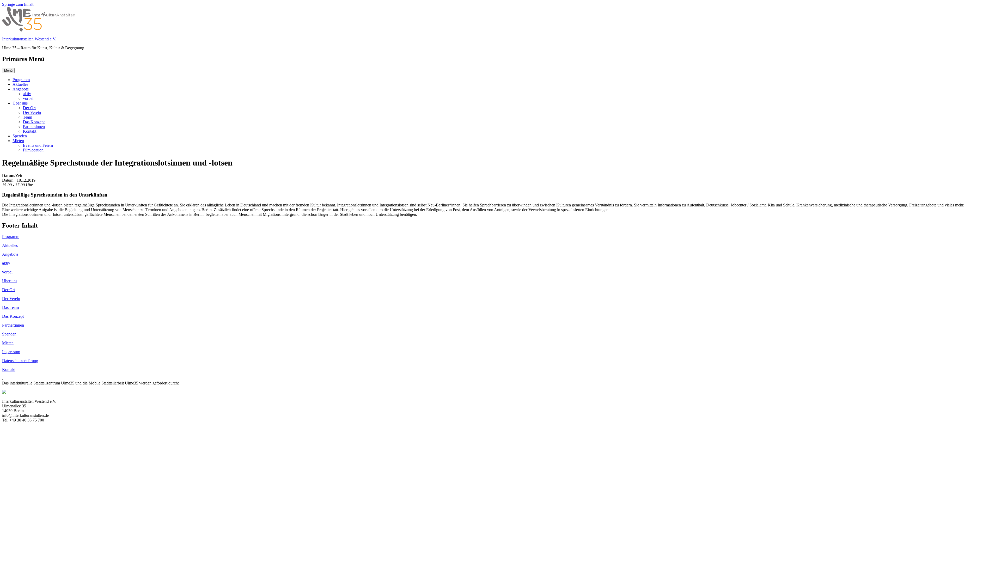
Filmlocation (33, 150)
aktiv (27, 93)
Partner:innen (34, 126)
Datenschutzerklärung (20, 360)
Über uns (20, 103)
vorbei (28, 98)
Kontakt (29, 131)
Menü (8, 70)
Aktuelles (20, 84)
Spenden (20, 136)
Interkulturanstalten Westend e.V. (29, 39)
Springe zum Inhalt (17, 4)
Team (27, 117)
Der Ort (29, 108)
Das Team (10, 307)
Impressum (11, 352)
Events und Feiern (38, 145)
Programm (21, 79)
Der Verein (32, 112)
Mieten (18, 140)
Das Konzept (34, 122)
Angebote (21, 89)
